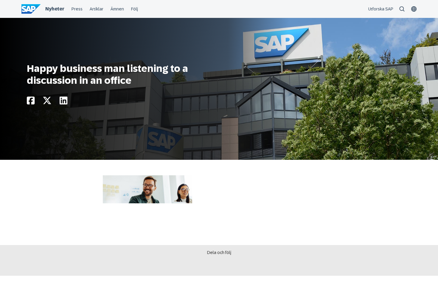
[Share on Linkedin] (63, 102)
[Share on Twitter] (47, 102)
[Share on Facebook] (31, 102)
